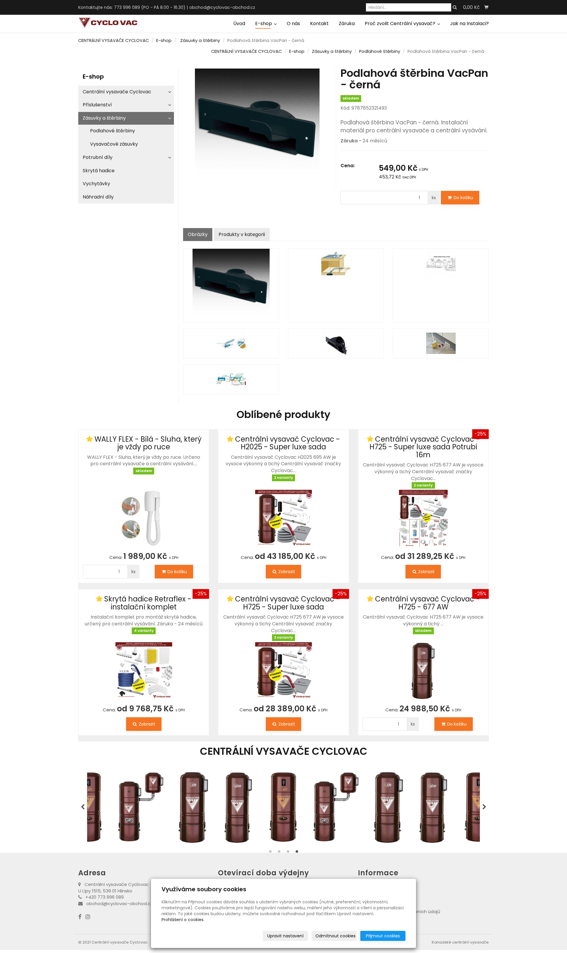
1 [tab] (270, 853)
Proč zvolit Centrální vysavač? (400, 23)
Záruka (347, 23)
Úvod (239, 23)
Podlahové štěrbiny (379, 51)
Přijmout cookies (383, 936)
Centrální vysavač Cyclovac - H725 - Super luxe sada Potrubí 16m (424, 447)
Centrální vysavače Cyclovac (117, 91)
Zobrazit (286, 572)
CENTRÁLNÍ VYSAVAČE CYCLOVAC (113, 40)
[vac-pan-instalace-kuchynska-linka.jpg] (336, 285)
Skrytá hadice (99, 170)
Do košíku (462, 198)
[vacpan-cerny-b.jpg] (336, 343)
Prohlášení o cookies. (183, 920)
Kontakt (319, 23)
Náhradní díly (98, 196)
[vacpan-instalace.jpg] (231, 343)
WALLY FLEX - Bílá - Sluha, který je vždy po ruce (147, 443)
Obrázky (198, 234)
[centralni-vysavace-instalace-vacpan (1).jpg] (231, 379)
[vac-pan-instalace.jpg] (441, 285)
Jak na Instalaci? (469, 23)
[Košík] (486, 7)
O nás (293, 23)
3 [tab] (288, 853)
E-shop (264, 23)
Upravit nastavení (285, 936)
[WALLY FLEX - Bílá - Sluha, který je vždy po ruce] (143, 511)
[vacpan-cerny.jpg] (231, 285)
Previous (83, 807)
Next (484, 807)
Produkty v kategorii (242, 234)
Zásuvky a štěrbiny (200, 40)
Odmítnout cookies (335, 936)
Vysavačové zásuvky (114, 144)
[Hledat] (454, 7)
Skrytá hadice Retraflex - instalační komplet (147, 603)
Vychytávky (96, 183)
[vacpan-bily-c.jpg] (441, 343)
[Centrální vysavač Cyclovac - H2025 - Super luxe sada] (283, 514)
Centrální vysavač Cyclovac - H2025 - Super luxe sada (287, 443)
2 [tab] (279, 853)
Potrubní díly (98, 157)
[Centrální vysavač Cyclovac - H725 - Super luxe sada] (283, 670)
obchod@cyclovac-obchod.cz (222, 7)
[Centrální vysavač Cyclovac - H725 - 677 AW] (423, 667)
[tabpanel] (283, 807)
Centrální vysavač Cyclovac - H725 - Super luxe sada (287, 603)
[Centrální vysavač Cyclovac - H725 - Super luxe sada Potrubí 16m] (423, 518)
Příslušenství (97, 104)
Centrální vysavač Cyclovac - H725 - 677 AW (427, 603)
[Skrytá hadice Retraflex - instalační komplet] (143, 667)
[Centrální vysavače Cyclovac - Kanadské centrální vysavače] (107, 22)
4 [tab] (297, 853)
